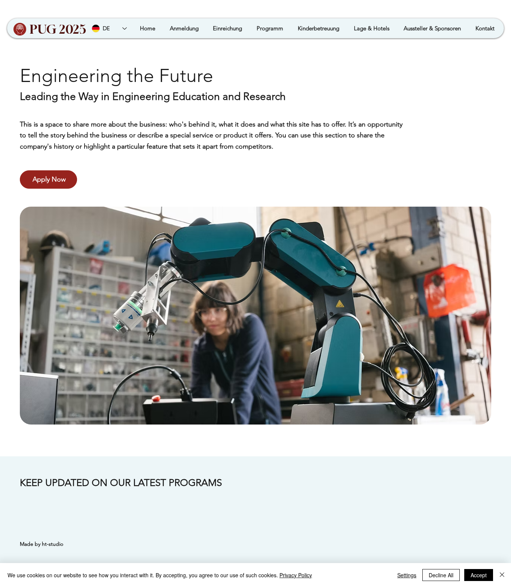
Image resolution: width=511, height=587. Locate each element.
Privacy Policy (295, 575)
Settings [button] (406, 575)
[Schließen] (502, 575)
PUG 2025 (58, 29)
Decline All (441, 575)
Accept (479, 575)
